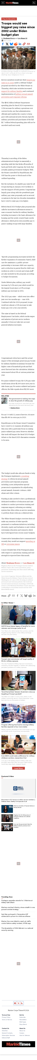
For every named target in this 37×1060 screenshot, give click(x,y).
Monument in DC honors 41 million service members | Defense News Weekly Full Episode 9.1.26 (18, 800)
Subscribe (22, 1017)
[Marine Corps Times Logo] (12, 3)
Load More (18, 768)
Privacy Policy (6, 1017)
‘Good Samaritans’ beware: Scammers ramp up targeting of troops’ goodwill (18, 693)
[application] (18, 788)
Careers (21, 1033)
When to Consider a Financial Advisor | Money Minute (24, 806)
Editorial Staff (6, 1038)
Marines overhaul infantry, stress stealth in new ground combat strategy (18, 908)
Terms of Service (7, 1019)
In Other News (7, 603)
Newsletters (23, 1019)
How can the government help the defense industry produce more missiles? (23, 825)
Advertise (4, 1031)
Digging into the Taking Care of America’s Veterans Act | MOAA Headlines (22, 816)
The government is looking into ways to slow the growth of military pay (22, 399)
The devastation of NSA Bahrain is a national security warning (17, 929)
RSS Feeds (22, 1022)
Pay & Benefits (9, 19)
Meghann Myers (9, 38)
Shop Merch (23, 1024)
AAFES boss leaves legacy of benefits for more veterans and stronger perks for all (18, 627)
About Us (22, 1031)
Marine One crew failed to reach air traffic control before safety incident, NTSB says (16, 922)
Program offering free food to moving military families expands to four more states (17, 726)
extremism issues (13, 544)
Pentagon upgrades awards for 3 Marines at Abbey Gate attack (16, 901)
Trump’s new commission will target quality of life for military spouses (17, 660)
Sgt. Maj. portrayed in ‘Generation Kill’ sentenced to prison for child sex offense (15, 915)
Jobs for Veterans (24, 1035)
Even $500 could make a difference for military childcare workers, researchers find (17, 757)
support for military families (12, 91)
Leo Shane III (22, 38)
